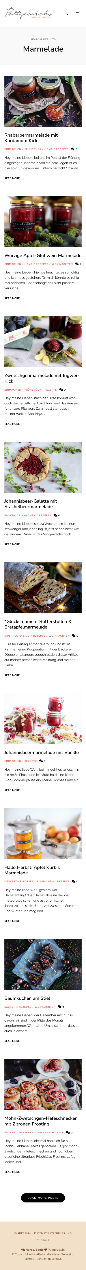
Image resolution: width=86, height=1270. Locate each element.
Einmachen (12, 149)
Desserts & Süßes (19, 881)
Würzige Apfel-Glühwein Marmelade (42, 255)
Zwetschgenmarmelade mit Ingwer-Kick (42, 378)
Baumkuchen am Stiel (27, 998)
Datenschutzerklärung (53, 1233)
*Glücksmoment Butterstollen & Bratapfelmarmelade (38, 624)
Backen (10, 515)
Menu (77, 13)
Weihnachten (62, 264)
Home (49, 149)
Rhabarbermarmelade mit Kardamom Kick (31, 138)
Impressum (22, 1233)
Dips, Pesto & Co (17, 635)
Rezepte (62, 149)
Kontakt (43, 1239)
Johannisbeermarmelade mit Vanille (41, 752)
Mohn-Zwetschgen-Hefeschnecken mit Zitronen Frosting (41, 1121)
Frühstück (32, 149)
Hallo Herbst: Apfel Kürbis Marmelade (32, 870)
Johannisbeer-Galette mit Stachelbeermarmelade (30, 504)
